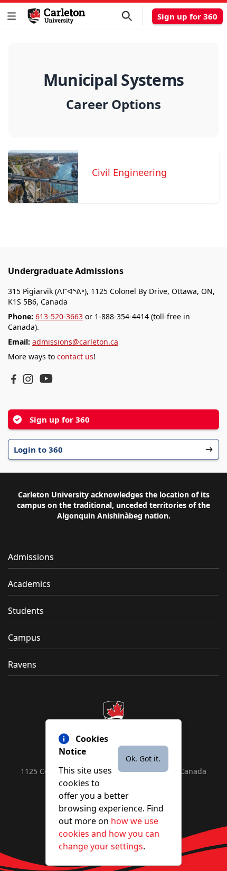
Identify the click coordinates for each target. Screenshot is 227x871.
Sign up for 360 (187, 16)
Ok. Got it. (143, 758)
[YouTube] (46, 378)
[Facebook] (13, 379)
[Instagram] (28, 379)
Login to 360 (38, 449)
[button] (13, 16)
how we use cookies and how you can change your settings (109, 833)
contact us (75, 356)
